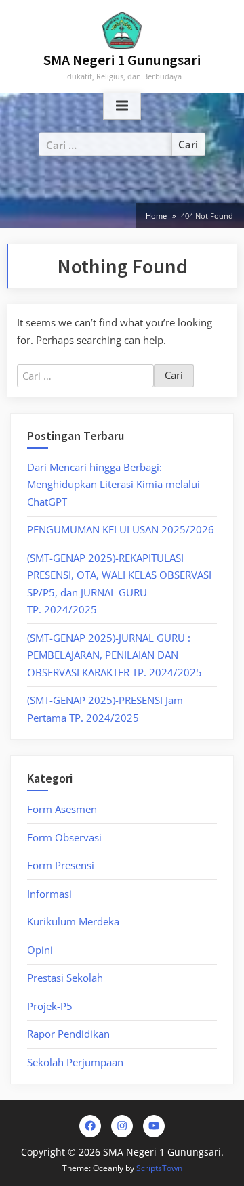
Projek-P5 (50, 1006)
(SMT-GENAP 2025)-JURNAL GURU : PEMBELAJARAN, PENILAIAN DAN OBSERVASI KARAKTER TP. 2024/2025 (114, 655)
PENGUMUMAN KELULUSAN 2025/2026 (120, 529)
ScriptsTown (159, 1168)
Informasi (49, 893)
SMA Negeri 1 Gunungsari (122, 60)
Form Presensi (60, 865)
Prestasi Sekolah (65, 977)
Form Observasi (64, 837)
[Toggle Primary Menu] (122, 106)
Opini (40, 950)
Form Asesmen (62, 809)
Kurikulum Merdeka (73, 921)
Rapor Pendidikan (68, 1033)
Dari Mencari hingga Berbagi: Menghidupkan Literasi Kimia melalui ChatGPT (113, 484)
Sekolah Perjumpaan (75, 1062)
